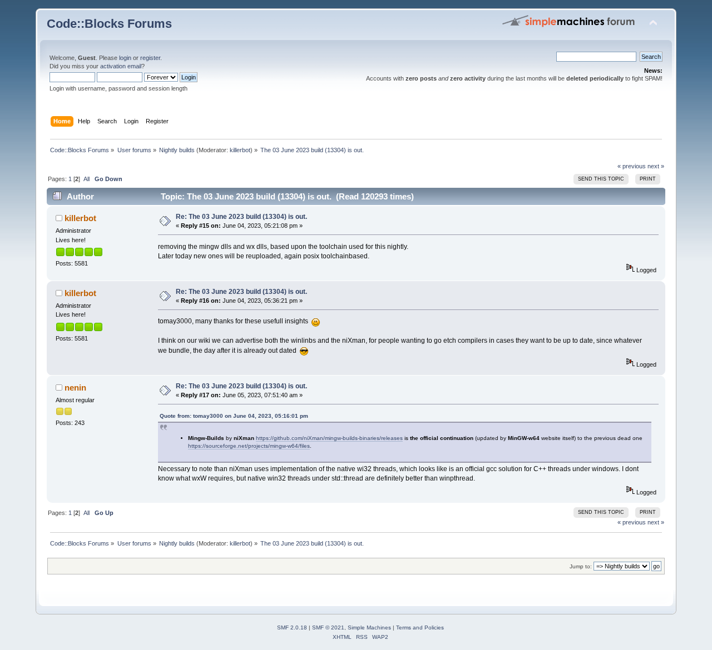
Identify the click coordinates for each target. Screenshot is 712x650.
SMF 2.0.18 (292, 627)
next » (655, 166)
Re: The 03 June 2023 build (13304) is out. (241, 217)
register (150, 57)
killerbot (240, 150)
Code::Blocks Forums (109, 24)
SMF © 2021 (328, 627)
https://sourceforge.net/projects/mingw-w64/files (249, 446)
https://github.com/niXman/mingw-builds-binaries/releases (329, 438)
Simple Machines (369, 627)
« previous (631, 166)
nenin (75, 387)
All (86, 179)
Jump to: (581, 566)
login (125, 57)
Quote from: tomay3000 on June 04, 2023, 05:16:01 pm (234, 416)
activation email (120, 66)
